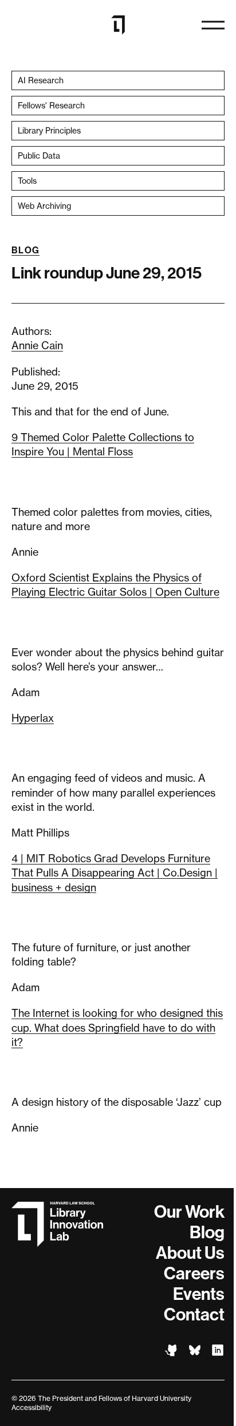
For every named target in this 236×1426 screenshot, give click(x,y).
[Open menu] (213, 25)
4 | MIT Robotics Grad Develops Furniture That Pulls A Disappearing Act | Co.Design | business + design (114, 872)
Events (199, 1294)
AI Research (41, 80)
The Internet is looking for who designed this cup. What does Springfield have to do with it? (117, 1027)
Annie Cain (37, 345)
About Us (190, 1253)
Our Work (189, 1212)
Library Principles (49, 130)
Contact (194, 1314)
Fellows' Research (51, 105)
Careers (194, 1273)
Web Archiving (44, 206)
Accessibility (31, 1407)
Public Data (39, 155)
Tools (27, 180)
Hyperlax (32, 718)
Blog (25, 250)
